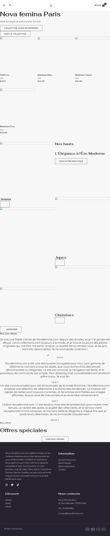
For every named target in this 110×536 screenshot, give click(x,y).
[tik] (18, 485)
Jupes (60, 257)
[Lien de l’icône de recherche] (10, 5)
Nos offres (5, 423)
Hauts (8, 506)
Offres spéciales (23, 430)
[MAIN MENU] (4, 5)
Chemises (64, 315)
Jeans (5, 199)
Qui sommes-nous (67, 460)
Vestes (8, 500)
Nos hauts (64, 144)
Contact (62, 469)
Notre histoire (64, 463)
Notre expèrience (66, 466)
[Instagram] (6, 485)
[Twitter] (12, 485)
